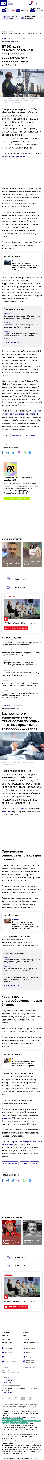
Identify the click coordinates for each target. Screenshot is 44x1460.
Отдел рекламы (29, 1367)
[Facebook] (2, 453)
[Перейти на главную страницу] (3, 3)
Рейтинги (27, 1339)
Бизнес (26, 1332)
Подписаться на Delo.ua (17, 628)
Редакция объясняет (30, 1361)
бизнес (24, 1163)
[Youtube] (23, 1398)
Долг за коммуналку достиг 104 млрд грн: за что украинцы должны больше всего (22, 317)
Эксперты (8, 1352)
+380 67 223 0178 (8, 1380)
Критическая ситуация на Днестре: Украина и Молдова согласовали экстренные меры (21, 684)
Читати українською (10, 41)
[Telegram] (7, 453)
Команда (5, 1367)
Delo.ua (26, 153)
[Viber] (19, 453)
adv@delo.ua (6, 1382)
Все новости (10, 342)
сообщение (7, 811)
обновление (30, 435)
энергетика (16, 435)
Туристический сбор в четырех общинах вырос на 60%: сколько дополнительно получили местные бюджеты (21, 695)
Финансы (5, 1336)
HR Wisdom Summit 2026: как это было (21, 623)
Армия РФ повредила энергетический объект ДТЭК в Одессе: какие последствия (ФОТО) (25, 266)
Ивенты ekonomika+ (30, 1343)
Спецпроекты (7, 1343)
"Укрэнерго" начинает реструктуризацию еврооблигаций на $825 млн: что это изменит (21, 336)
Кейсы (28, 1352)
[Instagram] (30, 1398)
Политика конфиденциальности (10, 1372)
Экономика (6, 1332)
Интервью (30, 1357)
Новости (6, 38)
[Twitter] (13, 453)
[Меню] (41, 3)
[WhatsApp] (24, 453)
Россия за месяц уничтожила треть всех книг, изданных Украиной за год (21, 326)
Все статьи (20, 587)
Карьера (26, 1336)
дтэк (5, 435)
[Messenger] (30, 453)
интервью (6, 1118)
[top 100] (10, 3)
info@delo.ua (7, 1392)
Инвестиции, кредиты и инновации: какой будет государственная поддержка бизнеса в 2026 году (25, 925)
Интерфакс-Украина (15, 156)
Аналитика (9, 1357)
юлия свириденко (10, 1163)
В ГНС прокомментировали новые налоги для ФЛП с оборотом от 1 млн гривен (23, 1063)
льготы (34, 1163)
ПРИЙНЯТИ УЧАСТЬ (17, 498)
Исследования (10, 1361)
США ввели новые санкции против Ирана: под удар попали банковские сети (21, 674)
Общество (6, 1339)
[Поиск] (35, 3)
